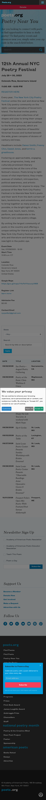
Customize (6, 409)
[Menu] (42, 2)
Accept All (39, 409)
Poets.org (6, 2)
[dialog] (23, 400)
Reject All (29, 409)
